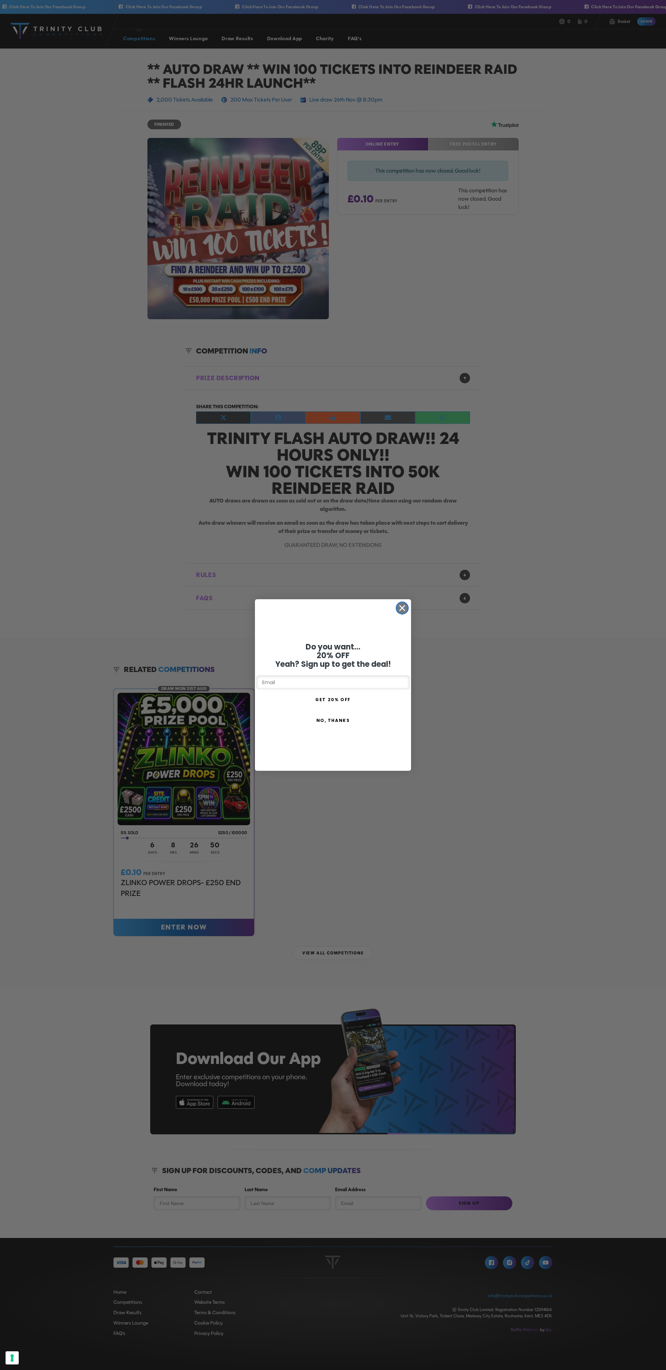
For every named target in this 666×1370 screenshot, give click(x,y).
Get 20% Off (333, 700)
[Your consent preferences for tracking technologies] (12, 1357)
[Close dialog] (402, 608)
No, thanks (333, 720)
